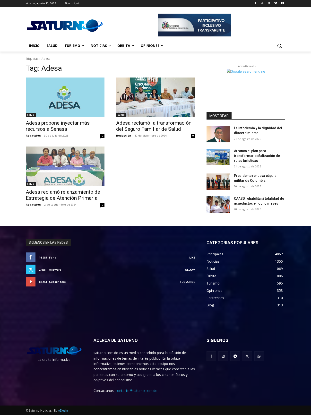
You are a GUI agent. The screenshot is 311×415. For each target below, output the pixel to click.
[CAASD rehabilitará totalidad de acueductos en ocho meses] (218, 204)
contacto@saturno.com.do (136, 390)
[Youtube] (282, 3)
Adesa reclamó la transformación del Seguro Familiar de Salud (153, 126)
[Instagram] (262, 3)
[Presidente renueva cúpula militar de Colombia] (218, 181)
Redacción (33, 135)
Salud (30, 114)
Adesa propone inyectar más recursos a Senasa (58, 126)
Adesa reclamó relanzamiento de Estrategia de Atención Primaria (63, 195)
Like (192, 257)
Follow (189, 269)
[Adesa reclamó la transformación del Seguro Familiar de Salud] (155, 97)
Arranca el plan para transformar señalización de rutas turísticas (257, 155)
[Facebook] (255, 3)
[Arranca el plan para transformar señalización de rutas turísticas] (218, 157)
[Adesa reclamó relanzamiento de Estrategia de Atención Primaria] (65, 166)
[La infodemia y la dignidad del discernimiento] (218, 134)
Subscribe (187, 282)
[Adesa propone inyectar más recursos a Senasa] (65, 97)
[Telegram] (235, 356)
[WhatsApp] (259, 356)
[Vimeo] (275, 3)
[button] (279, 46)
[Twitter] (269, 3)
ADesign (63, 410)
